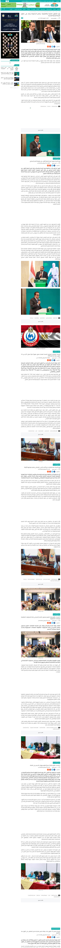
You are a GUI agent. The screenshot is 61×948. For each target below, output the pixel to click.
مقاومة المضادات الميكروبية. (34, 727)
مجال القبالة (38, 895)
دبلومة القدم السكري (49, 318)
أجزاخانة (37, 9)
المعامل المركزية (40, 431)
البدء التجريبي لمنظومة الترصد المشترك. (51, 727)
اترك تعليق (40, 130)
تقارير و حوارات (49, 9)
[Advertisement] (40, 72)
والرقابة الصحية (36, 318)
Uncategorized (56, 929)
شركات (54, 9)
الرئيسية (58, 9)
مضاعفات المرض (42, 318)
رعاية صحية (43, 9)
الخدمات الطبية (55, 318)
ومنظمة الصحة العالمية (56, 729)
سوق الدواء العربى (18, 9)
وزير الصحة (48, 106)
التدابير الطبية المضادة (54, 579)
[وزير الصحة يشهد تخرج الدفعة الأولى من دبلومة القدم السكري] (16, 74)
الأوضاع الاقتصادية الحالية (53, 431)
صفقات (28, 9)
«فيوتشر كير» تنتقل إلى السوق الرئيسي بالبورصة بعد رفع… (7, 78)
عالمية (24, 9)
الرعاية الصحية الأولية (54, 895)
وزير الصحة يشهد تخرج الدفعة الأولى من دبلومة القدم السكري (7, 73)
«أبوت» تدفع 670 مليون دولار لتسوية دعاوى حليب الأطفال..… (7, 83)
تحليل (36, 431)
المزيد (11, 9)
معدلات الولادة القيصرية (31, 895)
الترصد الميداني (47, 431)
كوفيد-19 (33, 9)
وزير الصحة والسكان (43, 106)
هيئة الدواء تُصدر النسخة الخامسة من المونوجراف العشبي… (7, 69)
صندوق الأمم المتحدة (44, 895)
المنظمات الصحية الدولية (46, 579)
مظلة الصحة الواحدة (42, 727)
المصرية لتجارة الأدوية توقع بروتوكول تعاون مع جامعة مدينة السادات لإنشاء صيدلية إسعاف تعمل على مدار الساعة (33, 1)
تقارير (22, 18)
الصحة (49, 895)
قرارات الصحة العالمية (39, 579)
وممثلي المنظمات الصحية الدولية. (55, 580)
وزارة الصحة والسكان (54, 106)
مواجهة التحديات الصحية (31, 579)
